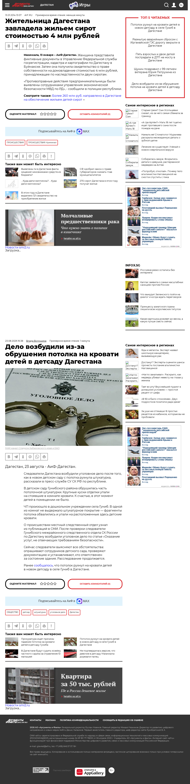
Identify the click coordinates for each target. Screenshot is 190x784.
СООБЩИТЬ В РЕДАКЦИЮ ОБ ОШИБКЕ (123, 720)
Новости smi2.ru (17, 247)
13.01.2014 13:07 (13, 15)
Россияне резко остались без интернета (157, 271)
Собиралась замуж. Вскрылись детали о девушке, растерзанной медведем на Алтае (160, 162)
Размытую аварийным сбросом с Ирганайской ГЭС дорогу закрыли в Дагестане (155, 42)
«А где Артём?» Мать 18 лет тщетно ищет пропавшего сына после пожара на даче (161, 125)
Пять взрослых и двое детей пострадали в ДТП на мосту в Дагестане (155, 57)
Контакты (35, 720)
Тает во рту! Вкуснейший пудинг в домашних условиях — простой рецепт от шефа (161, 389)
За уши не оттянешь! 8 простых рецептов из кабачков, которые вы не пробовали (163, 414)
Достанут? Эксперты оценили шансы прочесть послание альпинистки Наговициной (162, 365)
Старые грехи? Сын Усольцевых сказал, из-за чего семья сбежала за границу (162, 113)
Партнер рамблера (62, 770)
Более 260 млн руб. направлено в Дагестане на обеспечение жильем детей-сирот (72, 97)
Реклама (50, 720)
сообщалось (43, 565)
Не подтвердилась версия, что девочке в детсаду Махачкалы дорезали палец (97, 653)
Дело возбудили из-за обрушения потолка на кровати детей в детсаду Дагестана (155, 87)
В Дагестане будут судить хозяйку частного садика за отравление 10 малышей (41, 653)
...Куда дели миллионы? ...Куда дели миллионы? (39, 182)
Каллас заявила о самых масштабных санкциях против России (161, 283)
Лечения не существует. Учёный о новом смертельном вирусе (160, 148)
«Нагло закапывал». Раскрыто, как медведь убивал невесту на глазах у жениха (162, 377)
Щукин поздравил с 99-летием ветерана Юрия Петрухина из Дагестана (155, 72)
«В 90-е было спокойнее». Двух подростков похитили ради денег (161, 400)
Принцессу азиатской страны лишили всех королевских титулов (160, 308)
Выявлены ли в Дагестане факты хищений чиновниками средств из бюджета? (41, 172)
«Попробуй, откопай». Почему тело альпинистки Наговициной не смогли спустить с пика (161, 174)
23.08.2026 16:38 (14, 340)
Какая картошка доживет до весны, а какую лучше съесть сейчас (161, 320)
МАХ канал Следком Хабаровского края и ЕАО (32, 448)
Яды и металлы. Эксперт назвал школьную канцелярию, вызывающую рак (159, 353)
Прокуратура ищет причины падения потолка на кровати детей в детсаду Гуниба (38, 641)
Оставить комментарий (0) (95, 114)
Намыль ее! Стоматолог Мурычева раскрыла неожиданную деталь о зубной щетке (161, 137)
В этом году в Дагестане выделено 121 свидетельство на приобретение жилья (39, 195)
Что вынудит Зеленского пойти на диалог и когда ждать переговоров (160, 295)
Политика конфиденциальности (79, 720)
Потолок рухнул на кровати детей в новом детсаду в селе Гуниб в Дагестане (155, 28)
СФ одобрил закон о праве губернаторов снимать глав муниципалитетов (96, 172)
